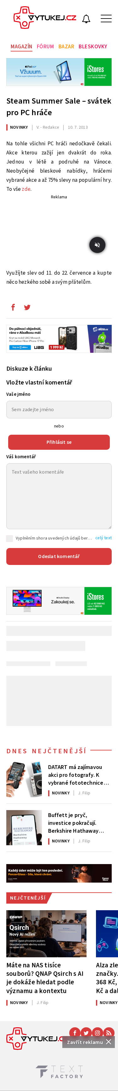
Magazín (21, 47)
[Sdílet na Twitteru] (27, 309)
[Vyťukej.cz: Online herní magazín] (45, 18)
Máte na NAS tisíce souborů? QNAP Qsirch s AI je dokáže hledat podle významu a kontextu (44, 977)
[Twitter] (86, 1033)
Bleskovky (93, 47)
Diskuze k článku (29, 368)
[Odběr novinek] (86, 19)
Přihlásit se (59, 442)
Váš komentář (21, 457)
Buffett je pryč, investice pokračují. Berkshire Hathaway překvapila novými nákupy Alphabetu (73, 822)
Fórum (45, 47)
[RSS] (109, 1033)
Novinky (19, 127)
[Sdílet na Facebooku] (13, 309)
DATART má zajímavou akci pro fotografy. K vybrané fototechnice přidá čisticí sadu (76, 774)
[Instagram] (97, 1033)
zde (26, 189)
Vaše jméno (18, 394)
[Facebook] (75, 1033)
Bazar (67, 47)
